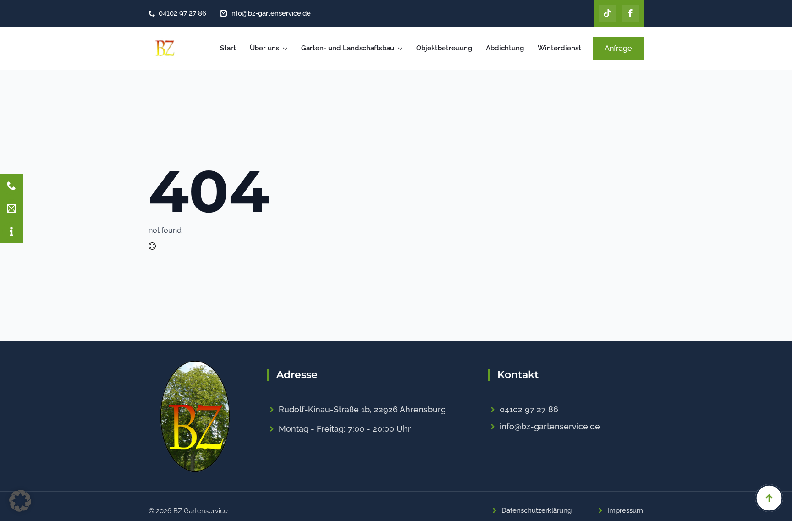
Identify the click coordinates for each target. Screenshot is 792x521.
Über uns (264, 48)
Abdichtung (505, 48)
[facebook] (630, 13)
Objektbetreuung (444, 48)
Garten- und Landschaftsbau (347, 48)
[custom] (607, 13)
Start (228, 48)
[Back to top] (769, 498)
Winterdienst (559, 48)
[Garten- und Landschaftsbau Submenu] (400, 48)
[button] (20, 501)
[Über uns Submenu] (285, 48)
